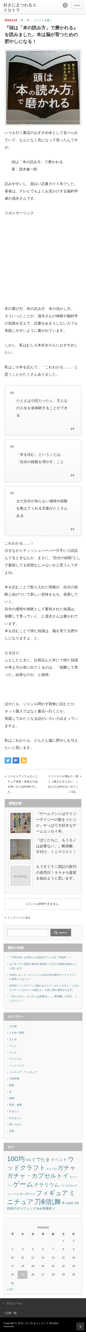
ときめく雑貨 (16, 1032)
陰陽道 (47, 1208)
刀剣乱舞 (14, 1078)
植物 (11, 1098)
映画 (11, 1085)
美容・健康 (15, 1104)
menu (77, 5)
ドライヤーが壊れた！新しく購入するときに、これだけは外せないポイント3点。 (63, 784)
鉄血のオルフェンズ (21, 1208)
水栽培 (69, 1203)
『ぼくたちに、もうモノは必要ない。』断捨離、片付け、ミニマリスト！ (56, 846)
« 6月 (10, 1289)
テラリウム (15, 1058)
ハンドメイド (16, 1065)
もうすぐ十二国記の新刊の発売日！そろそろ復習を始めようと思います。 (56, 872)
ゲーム (13, 1052)
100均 (16, 1158)
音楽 (11, 1131)
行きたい (14, 1111)
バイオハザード (24, 1194)
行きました (15, 1118)
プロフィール (14, 1303)
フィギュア (52, 1193)
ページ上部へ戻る (80, 1326)
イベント (59, 1159)
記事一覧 (11, 1313)
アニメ (13, 1045)
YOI (28, 1160)
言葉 (76, 1203)
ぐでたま (41, 1159)
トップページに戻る (19, 917)
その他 (13, 1026)
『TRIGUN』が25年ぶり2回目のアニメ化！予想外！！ (40, 957)
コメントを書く (42, 20)
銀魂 (39, 1208)
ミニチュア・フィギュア (23, 1072)
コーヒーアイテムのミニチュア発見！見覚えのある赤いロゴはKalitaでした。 (23, 784)
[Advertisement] (43, 249)
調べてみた (15, 1124)
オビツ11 (51, 1168)
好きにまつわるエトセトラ (19, 7)
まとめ (13, 1039)
